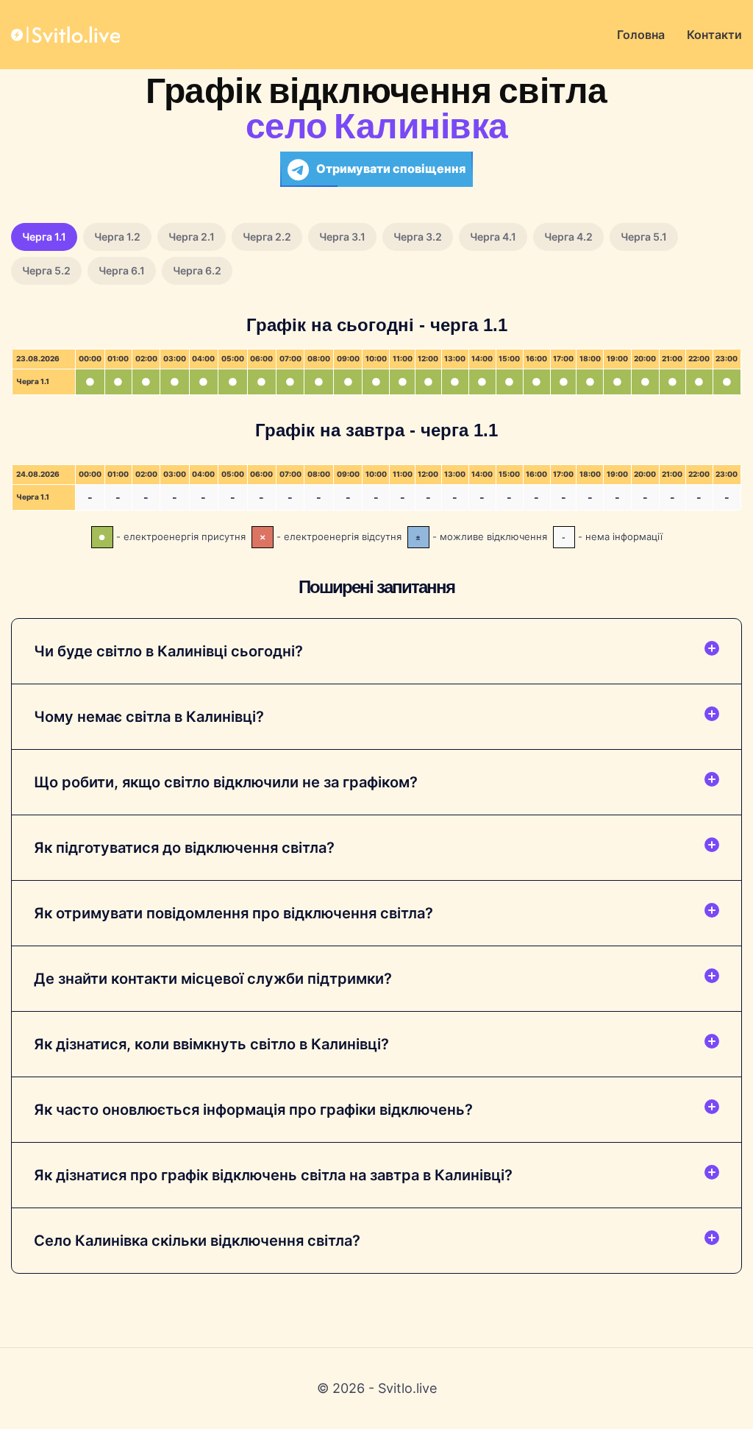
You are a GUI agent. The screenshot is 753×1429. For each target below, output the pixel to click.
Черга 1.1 (44, 236)
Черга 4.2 (568, 236)
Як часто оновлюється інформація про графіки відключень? (253, 1109)
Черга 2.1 (191, 236)
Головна (641, 34)
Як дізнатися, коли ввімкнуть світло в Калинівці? (211, 1044)
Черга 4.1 (493, 236)
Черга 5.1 (644, 236)
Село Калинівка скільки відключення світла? (197, 1240)
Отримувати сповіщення (390, 168)
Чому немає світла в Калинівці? (149, 717)
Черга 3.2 (417, 236)
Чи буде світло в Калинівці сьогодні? (168, 651)
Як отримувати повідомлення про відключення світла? (233, 913)
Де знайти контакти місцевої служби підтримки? (213, 978)
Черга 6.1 (122, 270)
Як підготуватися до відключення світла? (184, 848)
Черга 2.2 (267, 236)
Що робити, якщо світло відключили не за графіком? (226, 782)
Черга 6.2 (197, 270)
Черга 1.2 (117, 236)
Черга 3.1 (342, 236)
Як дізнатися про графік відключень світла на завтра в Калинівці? (273, 1175)
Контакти (714, 34)
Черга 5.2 (46, 270)
